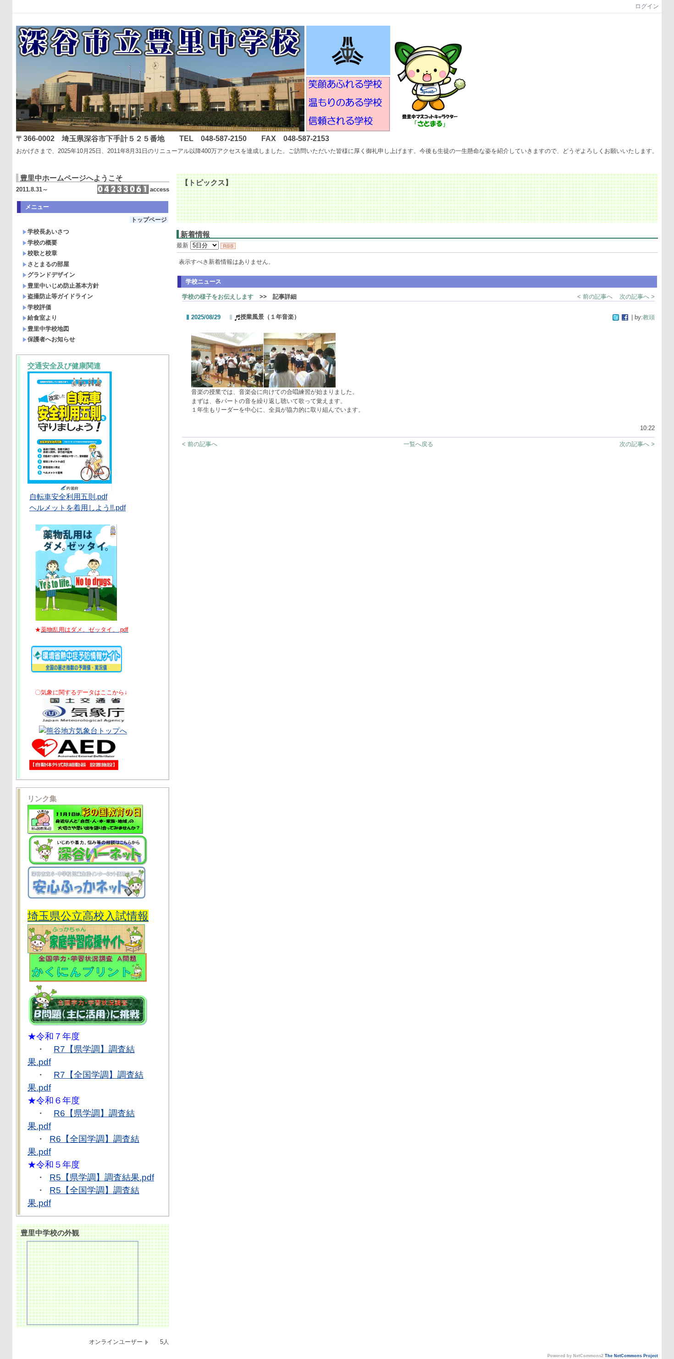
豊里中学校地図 (48, 328)
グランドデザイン (51, 274)
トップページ (149, 219)
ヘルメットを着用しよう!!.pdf (77, 508)
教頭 (649, 317)
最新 (183, 245)
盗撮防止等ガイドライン (60, 296)
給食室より (42, 317)
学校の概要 (42, 242)
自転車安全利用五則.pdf (68, 497)
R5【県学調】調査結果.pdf (102, 1177)
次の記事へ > (637, 296)
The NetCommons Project (631, 1356)
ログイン (647, 6)
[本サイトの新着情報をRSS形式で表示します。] (228, 245)
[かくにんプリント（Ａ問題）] (88, 980)
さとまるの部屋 (48, 264)
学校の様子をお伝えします (218, 296)
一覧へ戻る (418, 444)
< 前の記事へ (595, 296)
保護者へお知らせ (51, 339)
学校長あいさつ (48, 231)
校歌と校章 (42, 253)
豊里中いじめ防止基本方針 (63, 285)
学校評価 (39, 307)
